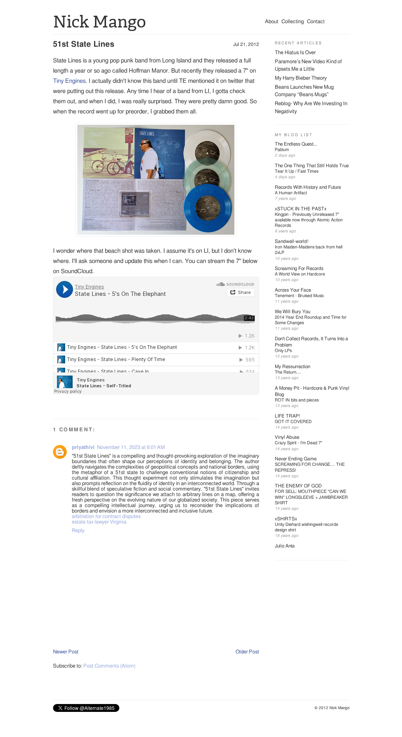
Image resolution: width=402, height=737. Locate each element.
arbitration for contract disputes (106, 516)
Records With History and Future (308, 187)
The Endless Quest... (296, 144)
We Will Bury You (292, 311)
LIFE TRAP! (287, 416)
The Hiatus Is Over (295, 52)
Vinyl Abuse (287, 437)
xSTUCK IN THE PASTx (301, 208)
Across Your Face (293, 290)
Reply (78, 530)
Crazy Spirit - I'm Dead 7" (298, 443)
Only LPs (283, 350)
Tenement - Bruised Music (299, 296)
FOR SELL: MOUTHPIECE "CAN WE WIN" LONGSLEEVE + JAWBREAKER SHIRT (311, 497)
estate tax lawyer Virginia (99, 522)
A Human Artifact (291, 193)
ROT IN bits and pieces (297, 400)
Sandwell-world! (292, 241)
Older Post (247, 652)
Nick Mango (99, 22)
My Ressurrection (292, 366)
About (271, 21)
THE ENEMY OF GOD (298, 485)
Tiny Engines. (70, 81)
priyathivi (83, 447)
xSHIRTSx (286, 518)
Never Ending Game (295, 458)
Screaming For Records (299, 268)
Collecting (292, 21)
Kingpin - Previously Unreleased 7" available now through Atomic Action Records (309, 220)
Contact (316, 21)
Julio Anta (285, 546)
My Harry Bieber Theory (301, 78)
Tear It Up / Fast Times (296, 171)
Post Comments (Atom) (109, 666)
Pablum (282, 150)
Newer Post (66, 652)
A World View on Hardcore (300, 274)
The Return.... (288, 372)
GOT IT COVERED (293, 422)
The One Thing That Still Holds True (312, 165)
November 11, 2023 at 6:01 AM (131, 447)
